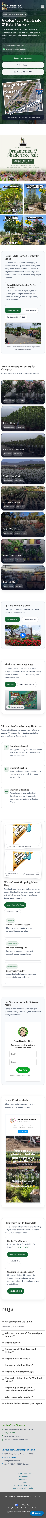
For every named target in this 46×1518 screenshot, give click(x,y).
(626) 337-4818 (9, 1433)
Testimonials (23, 1476)
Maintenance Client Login (23, 1488)
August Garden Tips (23, 1474)
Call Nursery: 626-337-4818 (23, 72)
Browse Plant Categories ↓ (23, 58)
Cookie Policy (20, 1508)
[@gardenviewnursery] (13, 1120)
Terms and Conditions (31, 1508)
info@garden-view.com (12, 1461)
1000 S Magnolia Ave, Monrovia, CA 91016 (18, 1454)
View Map (10, 684)
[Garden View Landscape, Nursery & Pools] (11, 6)
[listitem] (23, 392)
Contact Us (23, 1482)
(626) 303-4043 (10, 1457)
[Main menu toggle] (42, 6)
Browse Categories (13, 310)
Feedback (23, 1479)
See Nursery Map (30, 310)
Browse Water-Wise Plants (15, 905)
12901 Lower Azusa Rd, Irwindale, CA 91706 (18, 1429)
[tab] (23, 1324)
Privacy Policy (12, 1508)
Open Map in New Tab (27, 684)
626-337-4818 (23, 1247)
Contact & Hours (14, 1261)
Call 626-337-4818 (15, 1291)
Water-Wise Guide (12, 912)
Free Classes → (24, 65)
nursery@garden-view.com (13, 1436)
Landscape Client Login (23, 1485)
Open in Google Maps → (17, 1254)
